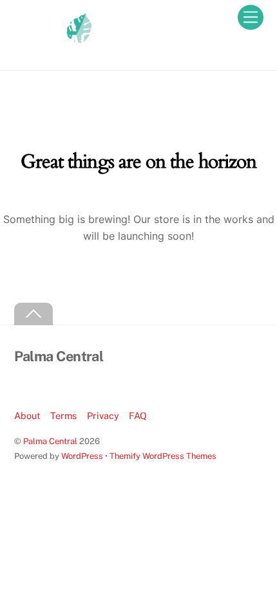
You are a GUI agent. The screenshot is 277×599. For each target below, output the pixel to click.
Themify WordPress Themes (163, 456)
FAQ (138, 415)
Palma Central (50, 441)
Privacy (103, 415)
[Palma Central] (52, 47)
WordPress (82, 456)
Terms (63, 415)
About (27, 415)
